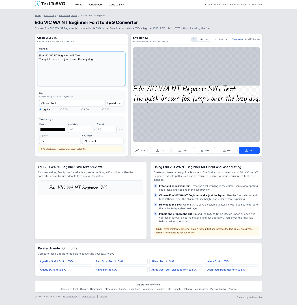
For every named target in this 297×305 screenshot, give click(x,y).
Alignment (43, 136)
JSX (162, 150)
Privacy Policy (70, 296)
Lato (169, 289)
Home (78, 4)
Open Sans (134, 289)
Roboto (122, 289)
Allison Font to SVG (162, 261)
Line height (72, 124)
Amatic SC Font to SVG (53, 269)
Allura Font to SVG (218, 261)
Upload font (114, 103)
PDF (229, 150)
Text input (42, 48)
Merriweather (201, 289)
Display (84, 289)
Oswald (177, 289)
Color (41, 124)
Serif (75, 289)
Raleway (188, 289)
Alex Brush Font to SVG (109, 261)
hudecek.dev (255, 297)
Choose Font (48, 103)
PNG (207, 150)
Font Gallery (95, 4)
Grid (194, 39)
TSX (184, 150)
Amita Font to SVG (106, 269)
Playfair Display (218, 289)
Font (41, 93)
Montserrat (147, 289)
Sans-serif (65, 289)
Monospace (111, 289)
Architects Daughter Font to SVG (226, 269)
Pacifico (232, 289)
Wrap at (100, 124)
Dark (207, 39)
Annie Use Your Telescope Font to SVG (174, 269)
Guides (103, 296)
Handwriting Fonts (68, 15)
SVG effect (87, 136)
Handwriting (96, 289)
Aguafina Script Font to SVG (56, 261)
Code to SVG (116, 4)
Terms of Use (88, 296)
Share (142, 150)
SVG (251, 150)
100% (220, 39)
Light (201, 39)
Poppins (160, 289)
